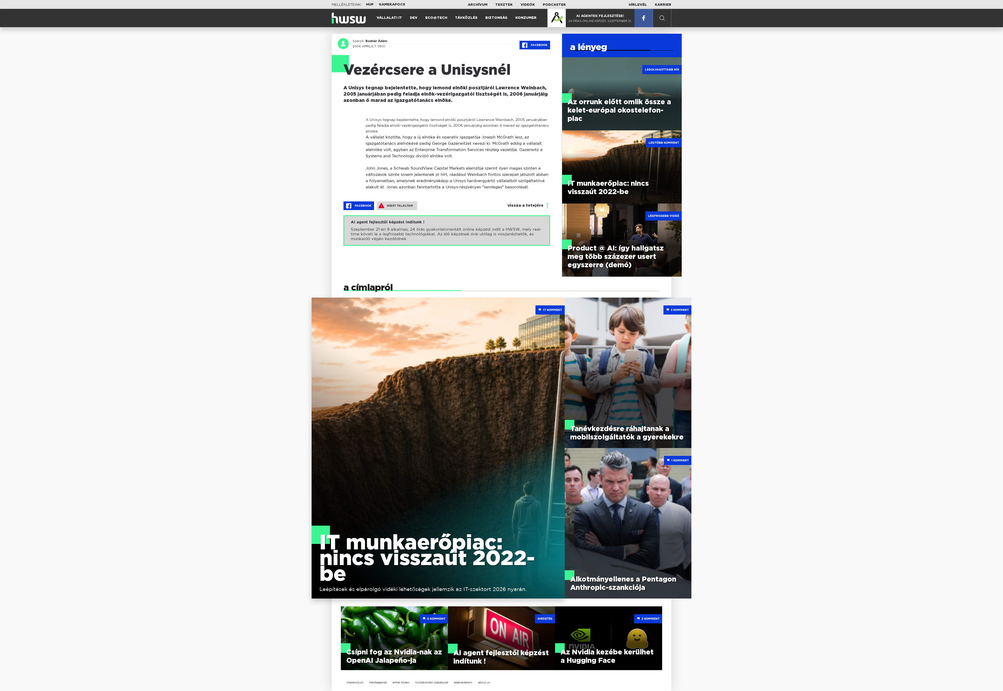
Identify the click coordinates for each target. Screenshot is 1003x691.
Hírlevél (638, 5)
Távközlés (466, 18)
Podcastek (554, 5)
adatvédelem (463, 682)
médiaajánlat (378, 682)
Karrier (663, 5)
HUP (370, 4)
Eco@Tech (436, 18)
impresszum (355, 682)
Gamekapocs (392, 4)
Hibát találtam (400, 205)
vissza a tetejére (526, 205)
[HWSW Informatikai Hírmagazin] (349, 18)
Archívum (477, 5)
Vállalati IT (389, 18)
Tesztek (504, 5)
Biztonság (496, 18)
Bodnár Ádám (376, 41)
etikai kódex (401, 682)
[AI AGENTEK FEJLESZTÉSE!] (556, 18)
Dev (413, 18)
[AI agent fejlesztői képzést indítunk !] (446, 230)
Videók (528, 5)
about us (484, 682)
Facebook (538, 45)
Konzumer (526, 18)
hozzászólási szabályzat (431, 682)
